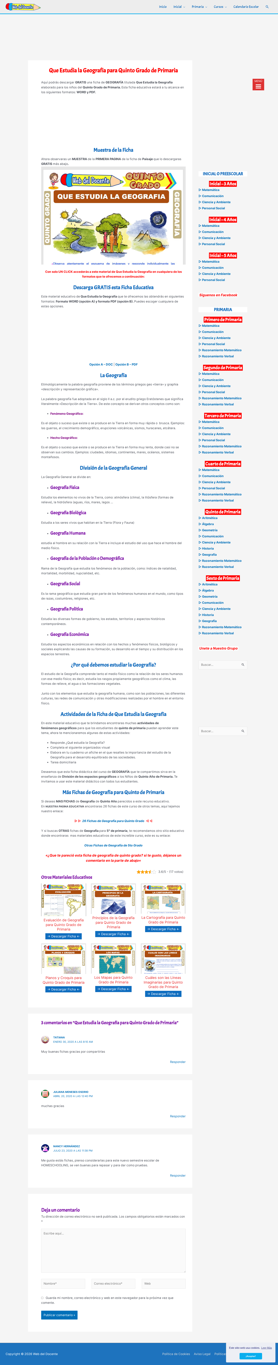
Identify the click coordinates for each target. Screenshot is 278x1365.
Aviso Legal (202, 1354)
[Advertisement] (139, 36)
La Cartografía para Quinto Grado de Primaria (163, 919)
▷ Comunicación (211, 196)
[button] (267, 7)
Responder (178, 1062)
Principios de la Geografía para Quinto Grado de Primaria (113, 922)
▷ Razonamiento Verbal (216, 356)
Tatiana (59, 1037)
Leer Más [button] (266, 1348)
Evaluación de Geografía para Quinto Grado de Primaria (64, 924)
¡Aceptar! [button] (251, 1356)
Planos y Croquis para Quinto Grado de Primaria (63, 980)
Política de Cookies (176, 1354)
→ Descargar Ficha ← (63, 936)
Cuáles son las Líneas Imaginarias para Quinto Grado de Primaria (163, 982)
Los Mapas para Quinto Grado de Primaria (113, 979)
